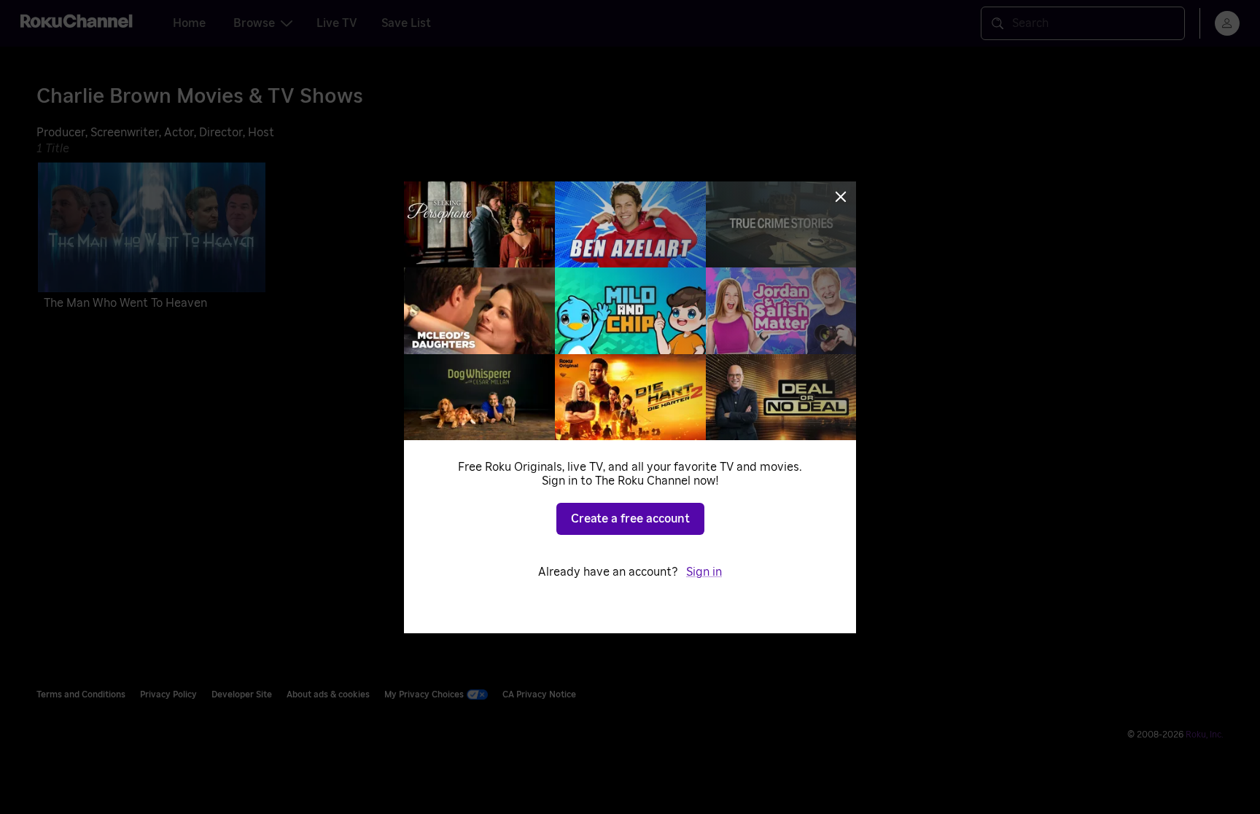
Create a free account (630, 519)
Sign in (704, 572)
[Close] (840, 196)
